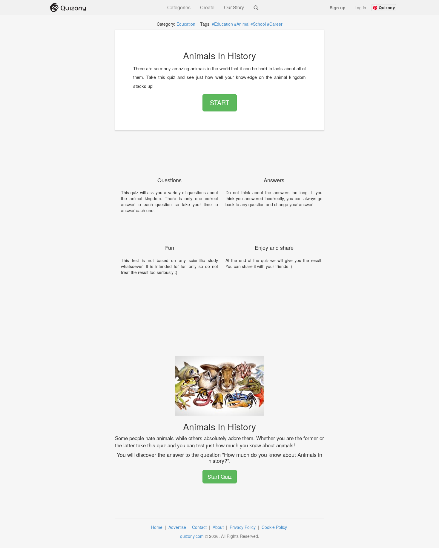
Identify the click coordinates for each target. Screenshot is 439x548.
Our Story (234, 7)
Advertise (177, 527)
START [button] (219, 102)
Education (185, 24)
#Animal (241, 24)
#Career (275, 24)
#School (258, 24)
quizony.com (192, 536)
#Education (222, 24)
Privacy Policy (243, 527)
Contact (200, 527)
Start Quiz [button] (220, 476)
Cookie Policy (275, 527)
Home (157, 527)
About (219, 527)
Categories (179, 7)
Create (207, 7)
